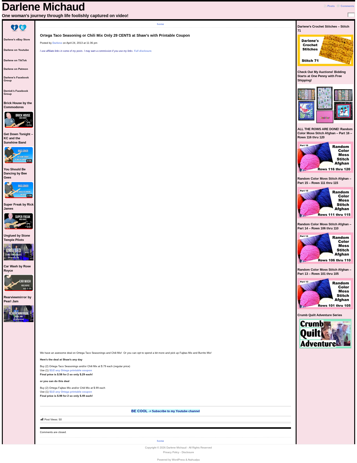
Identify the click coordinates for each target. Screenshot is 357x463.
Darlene (57, 42)
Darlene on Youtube (16, 49)
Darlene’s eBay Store (17, 39)
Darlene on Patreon (16, 68)
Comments (347, 5)
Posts (331, 5)
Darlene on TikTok (15, 60)
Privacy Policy (171, 452)
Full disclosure (142, 51)
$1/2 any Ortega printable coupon (70, 370)
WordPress (178, 459)
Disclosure (188, 452)
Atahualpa (194, 459)
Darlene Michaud (43, 7)
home (160, 24)
